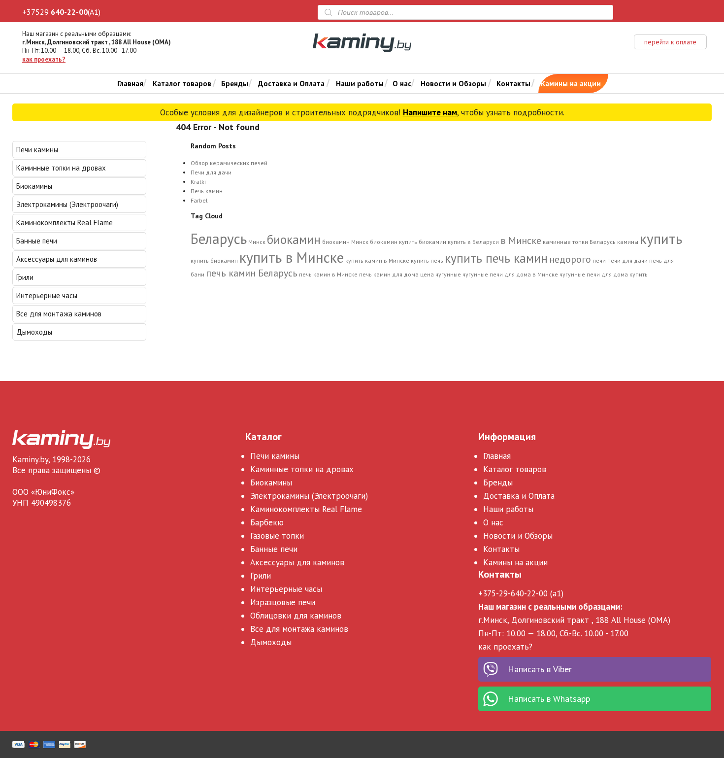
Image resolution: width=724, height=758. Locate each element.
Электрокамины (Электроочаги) (67, 204)
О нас (402, 83)
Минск (256, 241)
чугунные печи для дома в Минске (510, 274)
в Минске (520, 240)
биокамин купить (393, 241)
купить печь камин (496, 258)
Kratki (198, 181)
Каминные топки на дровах (61, 167)
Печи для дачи (211, 172)
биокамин (294, 239)
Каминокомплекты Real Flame (64, 222)
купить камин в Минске (377, 260)
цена (427, 274)
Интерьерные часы (46, 295)
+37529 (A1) (61, 12)
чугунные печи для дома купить (603, 274)
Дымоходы (34, 332)
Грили (24, 277)
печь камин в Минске (328, 274)
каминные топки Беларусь (579, 241)
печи (599, 260)
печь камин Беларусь (251, 273)
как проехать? (44, 59)
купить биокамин (214, 260)
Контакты (513, 83)
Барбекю (267, 522)
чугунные (448, 274)
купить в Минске (291, 257)
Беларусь (219, 238)
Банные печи (36, 240)
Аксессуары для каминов (56, 259)
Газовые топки (277, 535)
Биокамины (34, 186)
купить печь (427, 260)
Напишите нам (430, 112)
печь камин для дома (389, 274)
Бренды (234, 83)
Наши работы (360, 83)
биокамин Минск (345, 241)
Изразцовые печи (282, 602)
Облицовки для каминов (295, 615)
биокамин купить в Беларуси (459, 241)
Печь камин (207, 191)
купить (661, 238)
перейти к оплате (670, 41)
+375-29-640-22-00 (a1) (520, 593)
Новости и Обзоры (453, 83)
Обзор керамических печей (229, 163)
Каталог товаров (182, 83)
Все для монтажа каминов (58, 313)
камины (627, 241)
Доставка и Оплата (291, 83)
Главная (130, 83)
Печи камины (37, 149)
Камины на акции (571, 83)
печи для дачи (627, 260)
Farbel (199, 200)
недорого (570, 259)
